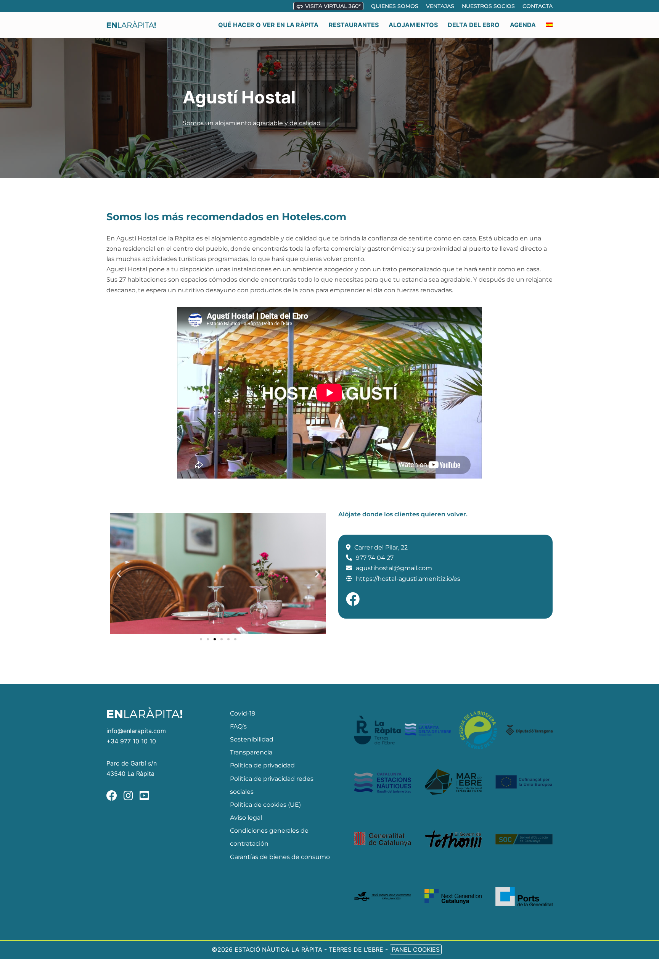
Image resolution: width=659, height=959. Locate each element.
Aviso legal (246, 817)
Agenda (523, 25)
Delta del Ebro (474, 25)
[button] (119, 573)
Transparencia (251, 752)
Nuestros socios (488, 6)
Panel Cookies (416, 949)
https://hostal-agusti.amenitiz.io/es (408, 578)
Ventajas (440, 6)
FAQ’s (238, 726)
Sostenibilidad (251, 739)
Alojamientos (413, 25)
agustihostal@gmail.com (394, 568)
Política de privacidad (262, 765)
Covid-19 (243, 713)
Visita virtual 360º (332, 6)
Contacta (537, 6)
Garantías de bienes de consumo (280, 857)
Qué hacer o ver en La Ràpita (268, 25)
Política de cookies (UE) (265, 804)
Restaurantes (354, 25)
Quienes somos (394, 6)
